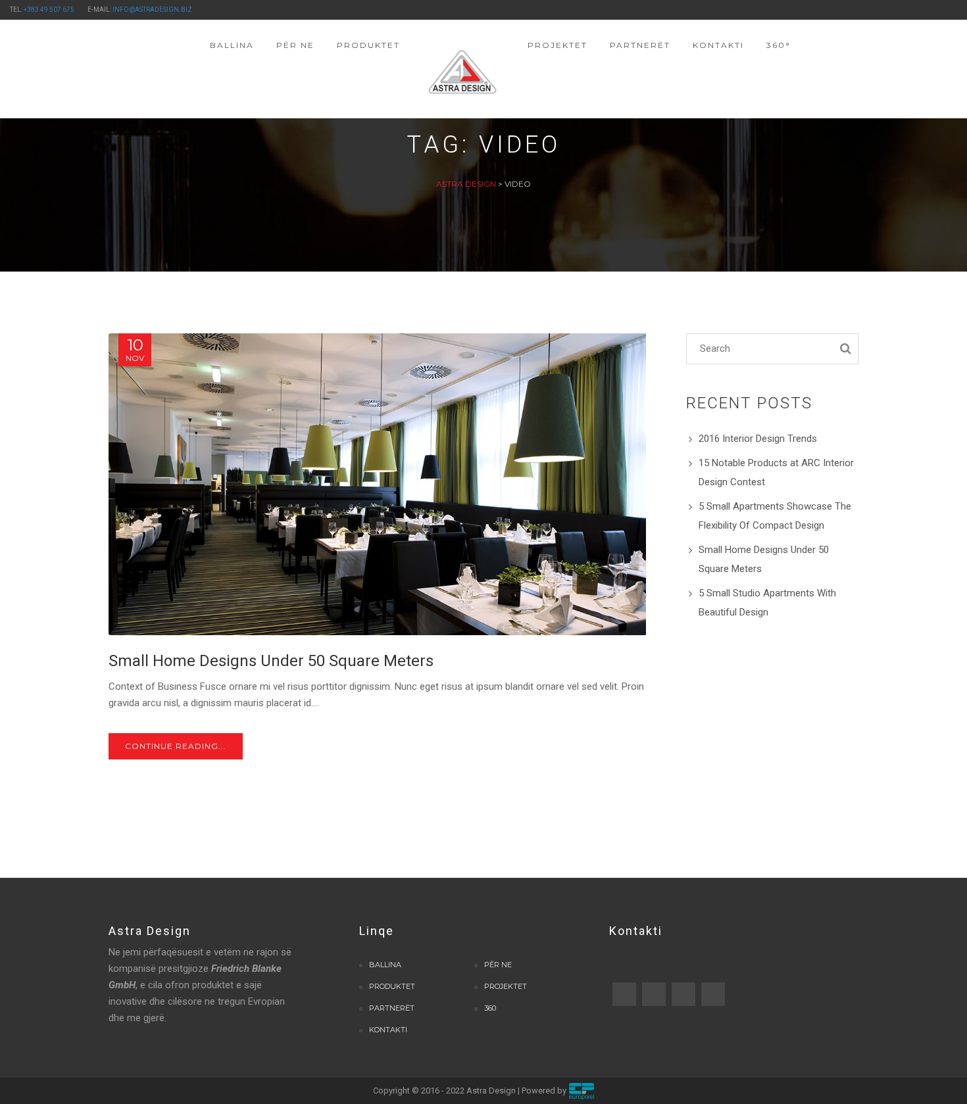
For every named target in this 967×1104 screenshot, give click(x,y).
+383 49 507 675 (49, 9)
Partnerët (391, 1008)
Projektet (505, 986)
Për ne (498, 964)
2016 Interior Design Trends (758, 438)
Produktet (392, 986)
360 (490, 1008)
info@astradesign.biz (152, 9)
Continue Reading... (175, 746)
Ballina (385, 964)
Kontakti (388, 1029)
